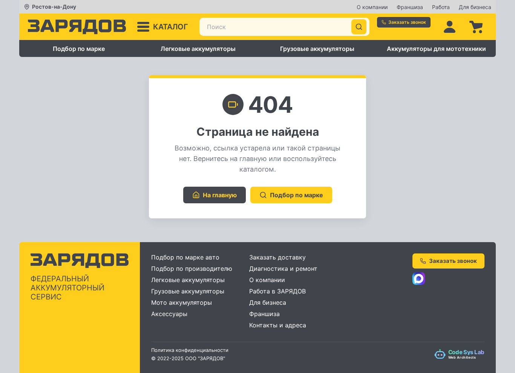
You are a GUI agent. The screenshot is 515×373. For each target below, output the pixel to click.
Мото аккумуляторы (181, 302)
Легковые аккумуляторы (198, 48)
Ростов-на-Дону (54, 6)
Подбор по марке (79, 48)
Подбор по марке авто (185, 257)
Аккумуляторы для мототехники (436, 48)
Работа (441, 7)
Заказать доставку (277, 257)
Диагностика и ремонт (283, 268)
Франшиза (410, 7)
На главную (220, 195)
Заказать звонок (407, 22)
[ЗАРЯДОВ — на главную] (77, 27)
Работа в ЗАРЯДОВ (277, 291)
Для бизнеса (475, 7)
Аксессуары (169, 314)
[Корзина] (475, 26)
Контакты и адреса (277, 325)
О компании (372, 7)
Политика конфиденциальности (189, 350)
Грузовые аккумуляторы (317, 48)
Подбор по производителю (191, 268)
